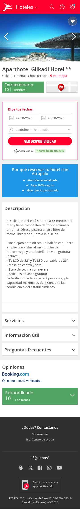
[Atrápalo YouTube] (59, 468)
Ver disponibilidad (40, 141)
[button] (72, 21)
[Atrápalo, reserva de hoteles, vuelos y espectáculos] (7, 7)
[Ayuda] (62, 7)
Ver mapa (59, 76)
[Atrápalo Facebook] (40, 468)
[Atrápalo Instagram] (49, 468)
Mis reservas (40, 434)
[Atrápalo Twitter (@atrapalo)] (30, 468)
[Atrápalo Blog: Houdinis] (21, 467)
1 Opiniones (19, 90)
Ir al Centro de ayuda (40, 439)
